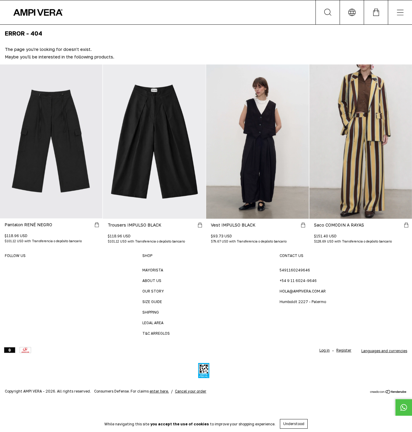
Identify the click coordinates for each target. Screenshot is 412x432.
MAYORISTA (152, 270)
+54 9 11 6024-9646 (298, 280)
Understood (293, 423)
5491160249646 (295, 270)
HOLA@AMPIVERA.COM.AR (303, 291)
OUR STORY (153, 291)
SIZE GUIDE (152, 301)
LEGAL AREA (152, 323)
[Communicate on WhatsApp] (403, 407)
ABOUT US (151, 280)
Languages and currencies (384, 351)
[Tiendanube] (388, 392)
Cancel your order (190, 391)
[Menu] (400, 12)
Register (343, 350)
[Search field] (327, 12)
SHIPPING (150, 312)
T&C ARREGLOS (156, 333)
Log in (324, 350)
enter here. (159, 391)
